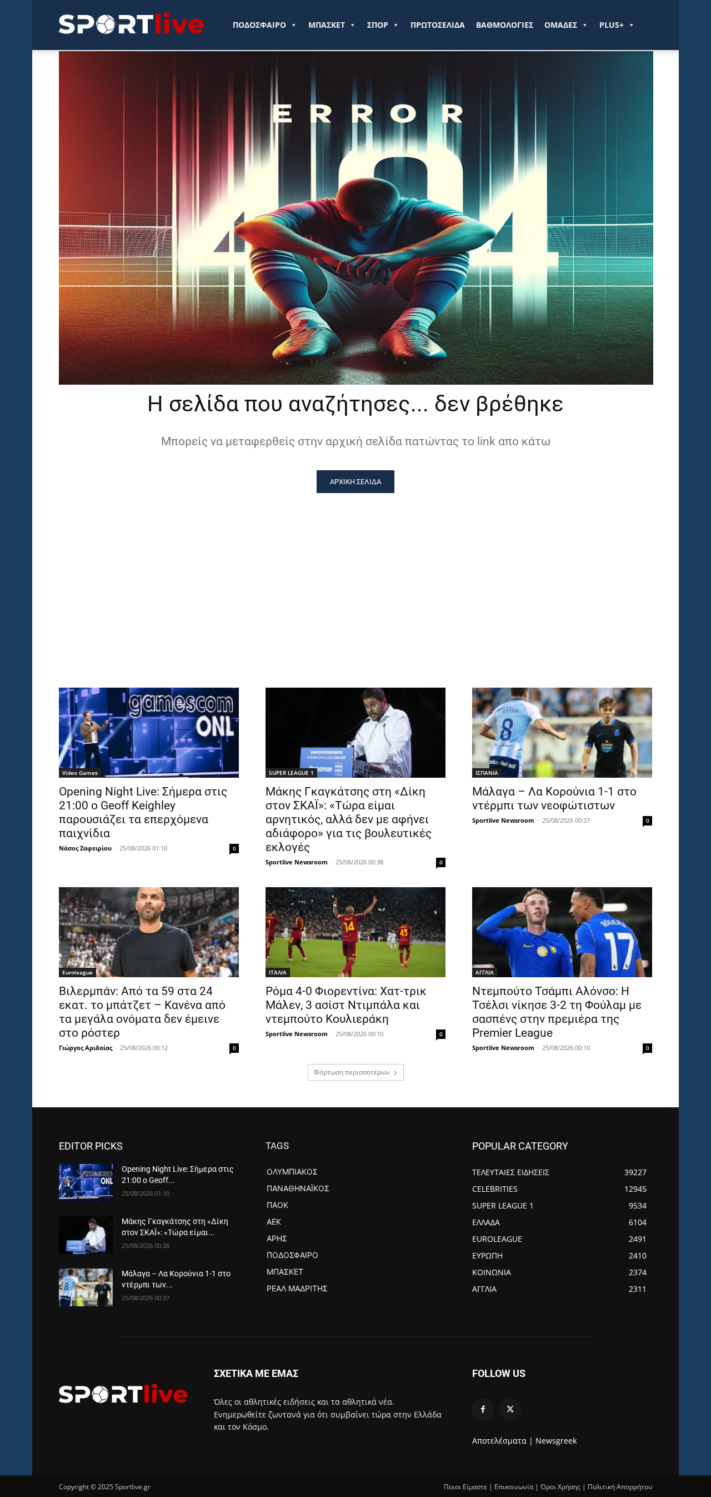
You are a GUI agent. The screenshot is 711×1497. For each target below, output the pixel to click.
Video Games (80, 773)
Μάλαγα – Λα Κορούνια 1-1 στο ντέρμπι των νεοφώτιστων (554, 798)
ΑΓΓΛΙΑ (484, 972)
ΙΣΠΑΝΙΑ (486, 773)
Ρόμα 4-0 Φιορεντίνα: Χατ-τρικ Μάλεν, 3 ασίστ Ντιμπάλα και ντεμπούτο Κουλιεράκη (346, 1005)
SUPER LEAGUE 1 (291, 773)
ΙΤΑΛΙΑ (278, 972)
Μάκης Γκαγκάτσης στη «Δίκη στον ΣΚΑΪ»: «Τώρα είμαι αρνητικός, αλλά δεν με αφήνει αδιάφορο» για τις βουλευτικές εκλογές (349, 819)
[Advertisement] (355, 576)
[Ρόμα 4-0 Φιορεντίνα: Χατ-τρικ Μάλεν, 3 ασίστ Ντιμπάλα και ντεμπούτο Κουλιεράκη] (355, 932)
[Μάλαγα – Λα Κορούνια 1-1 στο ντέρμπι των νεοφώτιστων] (562, 733)
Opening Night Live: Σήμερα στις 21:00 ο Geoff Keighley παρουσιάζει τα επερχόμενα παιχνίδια (143, 812)
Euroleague (77, 972)
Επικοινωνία (513, 1486)
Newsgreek (556, 1440)
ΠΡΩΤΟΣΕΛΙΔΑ (437, 24)
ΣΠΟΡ (377, 24)
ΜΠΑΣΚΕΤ (326, 24)
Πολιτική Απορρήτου (620, 1486)
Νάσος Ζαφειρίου (85, 848)
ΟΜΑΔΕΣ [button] (560, 24)
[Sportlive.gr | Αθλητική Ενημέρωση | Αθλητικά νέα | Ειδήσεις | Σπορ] (123, 1393)
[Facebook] (483, 1409)
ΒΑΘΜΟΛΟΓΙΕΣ (504, 24)
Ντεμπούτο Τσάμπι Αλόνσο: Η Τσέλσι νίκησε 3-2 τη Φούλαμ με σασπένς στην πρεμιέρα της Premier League (557, 1012)
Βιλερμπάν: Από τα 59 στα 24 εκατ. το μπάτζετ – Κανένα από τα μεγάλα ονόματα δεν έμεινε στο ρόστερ (142, 1012)
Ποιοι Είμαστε (465, 1486)
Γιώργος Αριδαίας (85, 1047)
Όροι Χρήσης (560, 1486)
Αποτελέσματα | (502, 1440)
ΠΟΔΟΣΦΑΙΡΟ (259, 24)
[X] (510, 1409)
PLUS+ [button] (611, 24)
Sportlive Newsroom (297, 862)
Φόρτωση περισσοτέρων (352, 1072)
